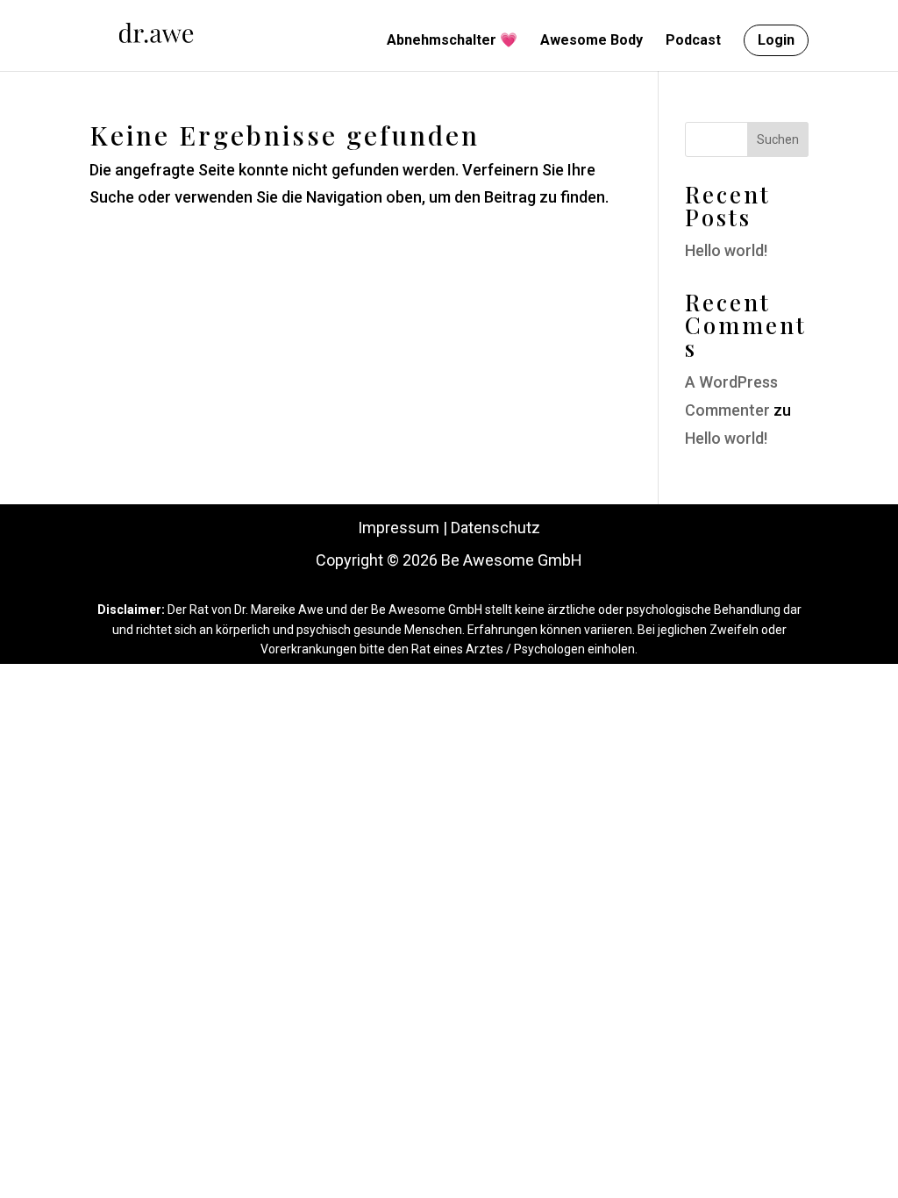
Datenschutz (495, 527)
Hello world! (726, 250)
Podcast (693, 41)
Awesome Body (591, 41)
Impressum (398, 527)
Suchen (778, 139)
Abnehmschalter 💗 (452, 41)
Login (776, 40)
